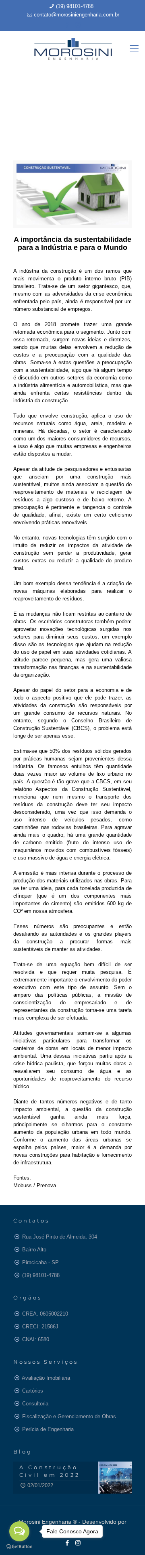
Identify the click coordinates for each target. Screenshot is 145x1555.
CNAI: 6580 (35, 1339)
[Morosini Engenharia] (72, 48)
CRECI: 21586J (40, 1327)
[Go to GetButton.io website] (19, 1546)
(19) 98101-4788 (74, 6)
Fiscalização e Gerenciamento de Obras (69, 1416)
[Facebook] (67, 24)
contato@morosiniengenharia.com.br (76, 15)
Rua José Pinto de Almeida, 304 (59, 1237)
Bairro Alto (34, 1250)
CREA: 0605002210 (45, 1314)
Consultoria (35, 1404)
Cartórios (32, 1391)
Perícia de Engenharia (48, 1429)
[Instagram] (78, 24)
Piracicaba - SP (40, 1262)
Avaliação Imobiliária (46, 1378)
